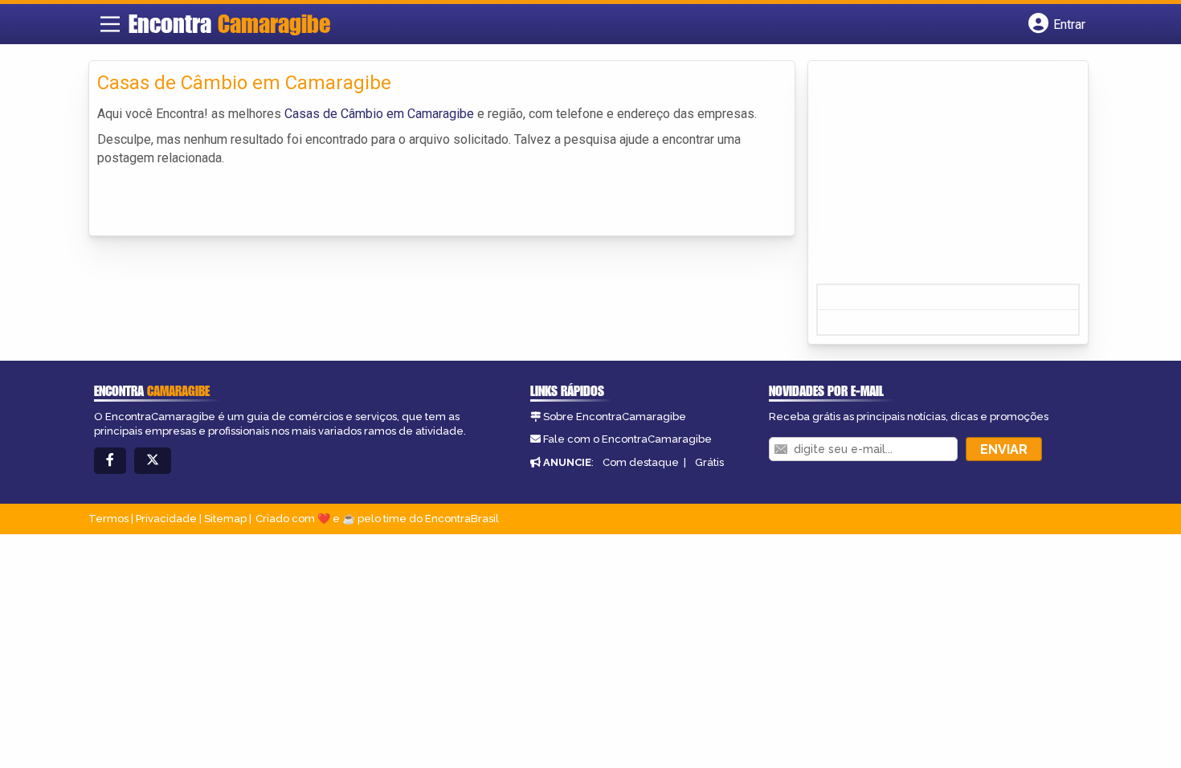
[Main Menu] (110, 24)
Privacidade (166, 519)
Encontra (229, 23)
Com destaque (641, 462)
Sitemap (225, 519)
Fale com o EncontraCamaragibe (627, 439)
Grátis (709, 462)
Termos (108, 519)
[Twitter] (152, 460)
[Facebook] (110, 460)
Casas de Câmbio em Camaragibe (379, 113)
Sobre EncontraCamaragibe (614, 417)
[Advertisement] (936, 177)
